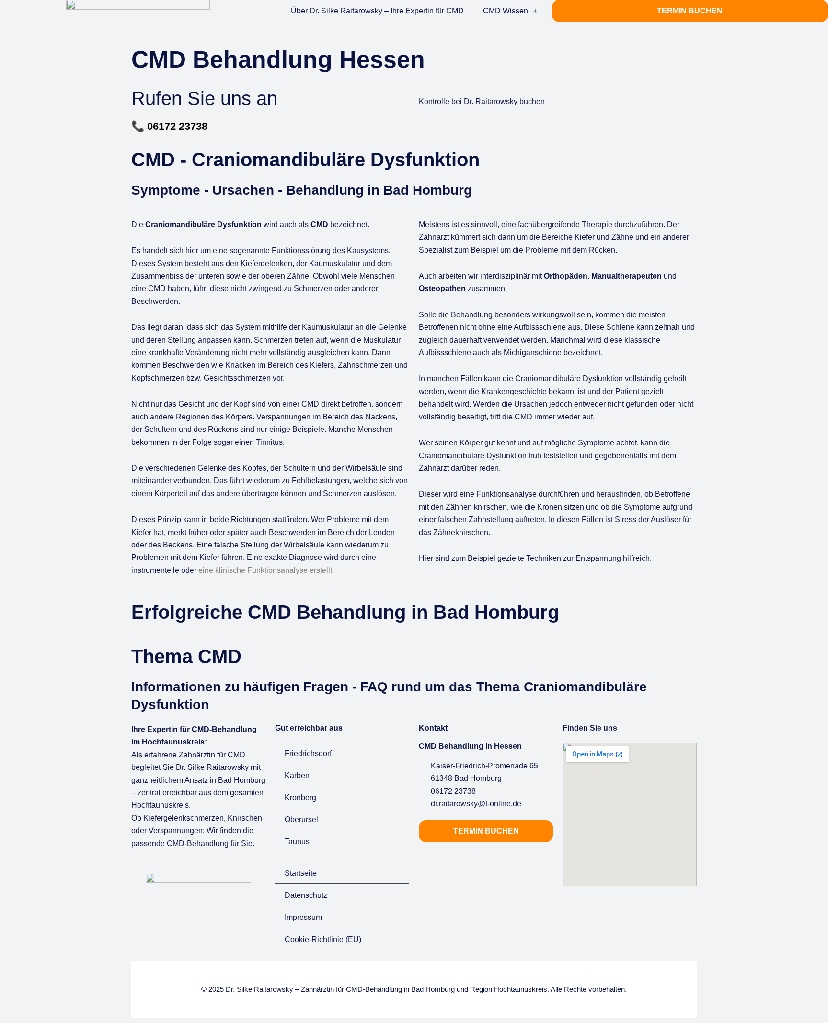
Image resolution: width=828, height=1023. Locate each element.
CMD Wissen (505, 11)
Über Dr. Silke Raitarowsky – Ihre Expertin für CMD (377, 11)
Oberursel (301, 819)
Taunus (297, 841)
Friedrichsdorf (308, 753)
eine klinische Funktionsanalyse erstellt (265, 570)
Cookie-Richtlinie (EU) (323, 939)
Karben (297, 775)
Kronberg (300, 797)
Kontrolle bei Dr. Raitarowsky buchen (482, 101)
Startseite (301, 873)
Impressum (303, 917)
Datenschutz (306, 895)
